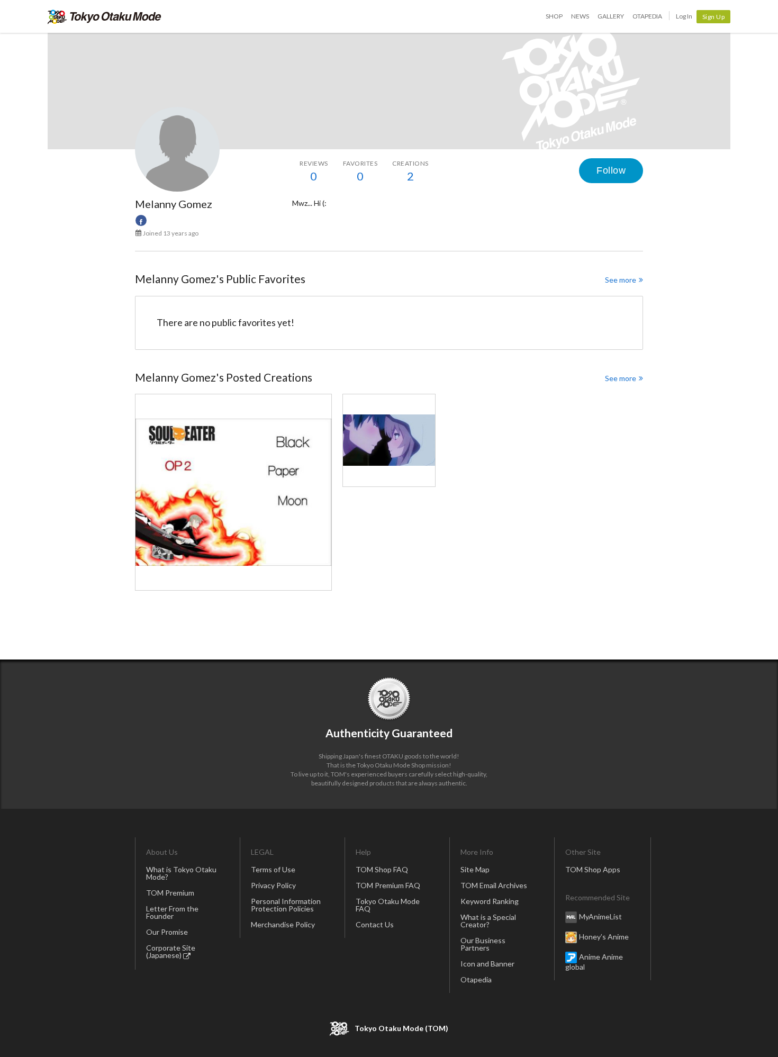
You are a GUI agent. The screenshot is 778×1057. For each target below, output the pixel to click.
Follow (611, 170)
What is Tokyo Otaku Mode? (181, 873)
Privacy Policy (273, 885)
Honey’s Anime (604, 936)
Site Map (475, 869)
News (580, 16)
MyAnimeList (600, 916)
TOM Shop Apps (592, 869)
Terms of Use (273, 869)
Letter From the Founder (172, 912)
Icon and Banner (487, 963)
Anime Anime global (594, 961)
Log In (684, 16)
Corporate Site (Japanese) (170, 951)
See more (620, 279)
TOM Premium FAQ (388, 885)
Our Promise (167, 931)
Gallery (611, 16)
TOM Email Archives (493, 885)
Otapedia (647, 16)
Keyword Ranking (489, 901)
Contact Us (375, 924)
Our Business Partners (482, 944)
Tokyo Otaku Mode (104, 16)
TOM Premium (170, 892)
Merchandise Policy (283, 924)
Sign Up (713, 17)
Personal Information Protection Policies (286, 905)
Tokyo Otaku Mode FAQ (388, 905)
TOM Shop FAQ (382, 869)
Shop (554, 16)
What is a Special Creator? (488, 921)
